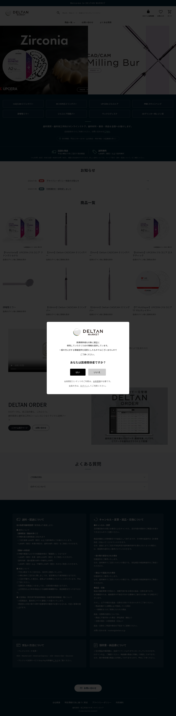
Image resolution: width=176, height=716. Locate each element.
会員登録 (97, 381)
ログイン (84, 385)
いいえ (97, 372)
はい (78, 372)
